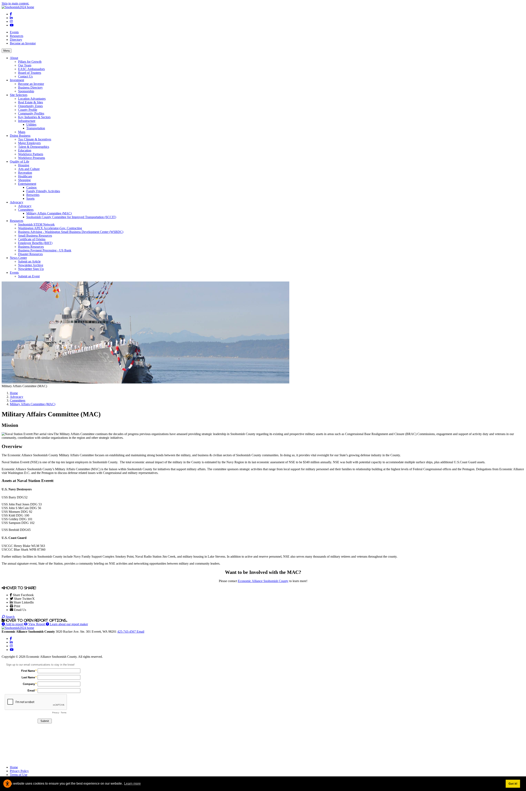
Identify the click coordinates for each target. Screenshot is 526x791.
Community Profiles (31, 113)
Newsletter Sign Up (31, 269)
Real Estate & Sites (30, 102)
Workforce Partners (30, 154)
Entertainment (27, 183)
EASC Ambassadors (31, 69)
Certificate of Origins (31, 239)
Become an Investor (23, 43)
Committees (25, 209)
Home (14, 767)
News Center (18, 257)
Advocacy (16, 202)
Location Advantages (32, 98)
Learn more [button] (132, 783)
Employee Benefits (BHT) (35, 243)
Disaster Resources (30, 254)
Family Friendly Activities (43, 191)
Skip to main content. (15, 3)
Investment (17, 80)
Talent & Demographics (33, 146)
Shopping (24, 180)
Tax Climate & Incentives (34, 139)
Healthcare (25, 176)
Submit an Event (29, 276)
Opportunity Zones (30, 106)
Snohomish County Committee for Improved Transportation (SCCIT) (71, 217)
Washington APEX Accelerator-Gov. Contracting (50, 228)
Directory (16, 39)
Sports (30, 198)
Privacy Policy (19, 771)
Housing (23, 165)
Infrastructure (26, 121)
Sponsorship (26, 91)
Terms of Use (18, 774)
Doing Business (20, 135)
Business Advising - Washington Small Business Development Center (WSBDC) (70, 232)
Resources (16, 36)
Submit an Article (29, 261)
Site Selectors (18, 95)
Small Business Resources (35, 235)
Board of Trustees (29, 72)
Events (14, 32)
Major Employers (29, 143)
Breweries (32, 195)
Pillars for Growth (30, 61)
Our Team (24, 65)
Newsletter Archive (30, 265)
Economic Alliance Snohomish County (263, 581)
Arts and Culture (29, 169)
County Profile (27, 109)
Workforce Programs (31, 158)
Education (24, 150)
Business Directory (30, 87)
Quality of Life (19, 161)
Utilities (31, 124)
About (14, 58)
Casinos (31, 187)
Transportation (35, 128)
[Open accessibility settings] (7, 783)
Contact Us (25, 76)
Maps (21, 132)
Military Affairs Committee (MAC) (49, 213)
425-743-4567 (127, 631)
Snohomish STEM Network (36, 224)
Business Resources (31, 246)
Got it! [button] (513, 783)
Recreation (25, 172)
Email (140, 631)
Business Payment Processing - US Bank (44, 250)
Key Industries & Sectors (34, 117)
